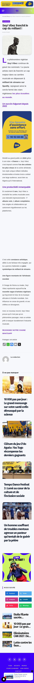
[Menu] (3, 11)
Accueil (4, 16)
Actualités (6, 21)
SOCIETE (17, 665)
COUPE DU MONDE (12, 668)
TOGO (10, 665)
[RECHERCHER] (31, 11)
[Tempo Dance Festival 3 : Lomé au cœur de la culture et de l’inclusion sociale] (17, 470)
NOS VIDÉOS (24, 668)
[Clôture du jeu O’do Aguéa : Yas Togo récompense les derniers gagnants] (17, 429)
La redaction (15, 357)
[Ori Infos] (17, 11)
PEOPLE (24, 665)
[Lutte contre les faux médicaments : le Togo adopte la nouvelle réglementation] (7, 644)
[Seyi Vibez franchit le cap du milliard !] (17, 45)
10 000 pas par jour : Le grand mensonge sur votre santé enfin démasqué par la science (16, 407)
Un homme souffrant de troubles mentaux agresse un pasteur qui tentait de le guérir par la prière (17, 532)
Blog (8, 16)
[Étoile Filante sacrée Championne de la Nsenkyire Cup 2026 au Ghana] (7, 616)
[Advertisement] (17, 241)
